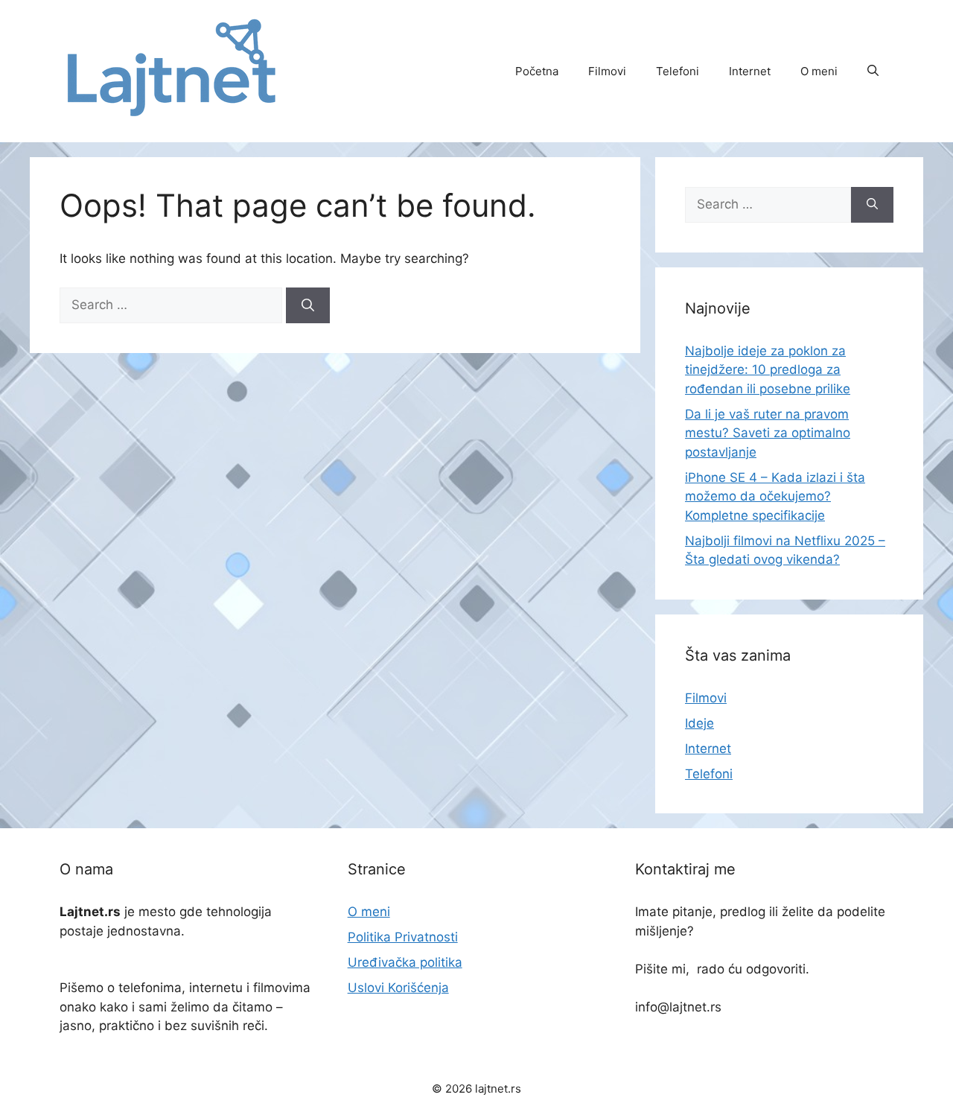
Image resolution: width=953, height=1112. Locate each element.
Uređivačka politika (405, 962)
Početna (536, 71)
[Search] (308, 305)
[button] (872, 71)
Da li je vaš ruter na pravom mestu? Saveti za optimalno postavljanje (767, 433)
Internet (750, 71)
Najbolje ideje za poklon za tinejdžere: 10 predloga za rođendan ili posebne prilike (767, 369)
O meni (819, 71)
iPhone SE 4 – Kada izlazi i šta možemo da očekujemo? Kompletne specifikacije (775, 496)
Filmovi (607, 71)
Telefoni (677, 71)
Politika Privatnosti (403, 937)
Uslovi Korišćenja (398, 987)
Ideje (699, 723)
